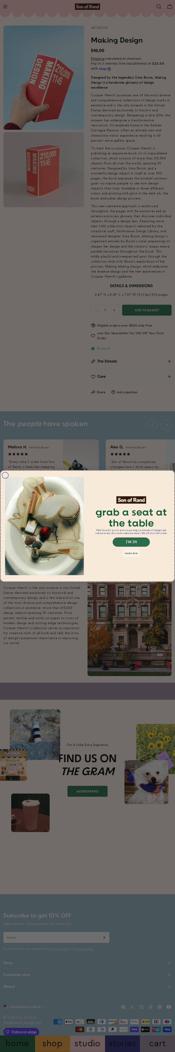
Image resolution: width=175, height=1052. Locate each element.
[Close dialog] (5, 475)
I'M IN (131, 542)
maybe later (131, 553)
